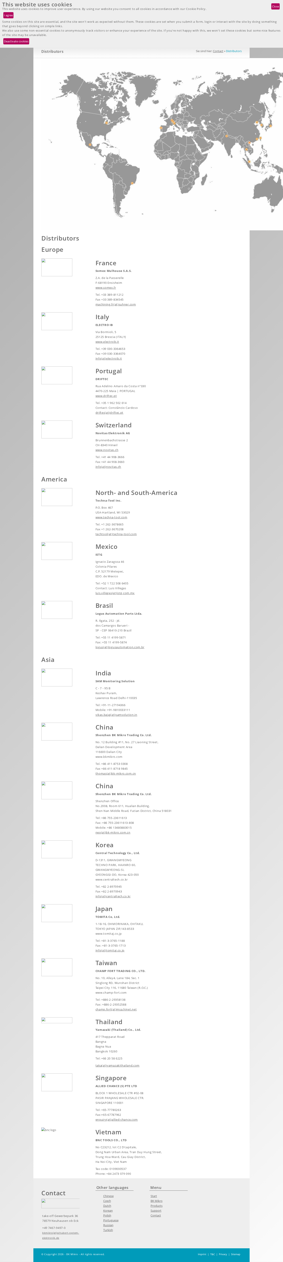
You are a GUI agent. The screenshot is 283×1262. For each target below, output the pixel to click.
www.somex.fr (106, 288)
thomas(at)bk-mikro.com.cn (116, 773)
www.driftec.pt (106, 396)
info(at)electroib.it (109, 358)
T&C (212, 1254)
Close (275, 6)
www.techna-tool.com (111, 517)
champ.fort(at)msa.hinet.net (116, 1009)
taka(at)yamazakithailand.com (118, 1065)
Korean (108, 1211)
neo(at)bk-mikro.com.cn (113, 832)
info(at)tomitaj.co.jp (110, 950)
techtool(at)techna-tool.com (116, 534)
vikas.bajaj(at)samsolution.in (116, 715)
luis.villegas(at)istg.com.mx (115, 593)
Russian (108, 1225)
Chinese (108, 1196)
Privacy (223, 1254)
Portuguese (111, 1220)
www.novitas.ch (107, 450)
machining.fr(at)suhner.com (116, 304)
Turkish (108, 1230)
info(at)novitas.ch (108, 467)
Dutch (107, 1206)
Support (156, 1211)
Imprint (202, 1254)
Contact (218, 51)
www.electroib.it (107, 342)
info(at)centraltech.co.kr (113, 896)
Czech (107, 1201)
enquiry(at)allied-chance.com (117, 1120)
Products (157, 1206)
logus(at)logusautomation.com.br (120, 647)
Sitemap (235, 1254)
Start (154, 1196)
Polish (107, 1215)
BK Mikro (157, 1201)
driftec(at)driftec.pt (110, 413)
